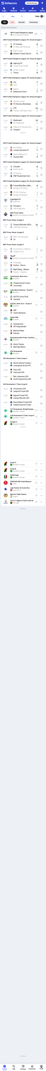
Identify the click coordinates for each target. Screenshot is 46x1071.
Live (12, 22)
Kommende (34, 22)
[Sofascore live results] (11, 3)
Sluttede (22, 22)
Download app (32, 3)
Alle (4, 22)
